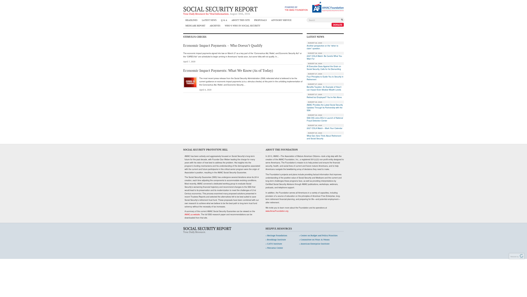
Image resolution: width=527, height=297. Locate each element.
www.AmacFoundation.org (277, 211)
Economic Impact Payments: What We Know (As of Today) (228, 70)
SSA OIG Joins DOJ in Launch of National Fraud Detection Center (325, 119)
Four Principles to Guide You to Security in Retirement (325, 78)
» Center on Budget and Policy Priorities (318, 235)
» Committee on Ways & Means (314, 239)
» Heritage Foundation (276, 235)
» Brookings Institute (276, 239)
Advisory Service (281, 20)
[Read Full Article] (190, 82)
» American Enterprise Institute (314, 243)
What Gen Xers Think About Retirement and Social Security (324, 137)
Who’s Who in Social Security (242, 25)
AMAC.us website (192, 214)
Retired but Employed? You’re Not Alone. (324, 97)
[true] (342, 19)
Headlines (191, 20)
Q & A (224, 20)
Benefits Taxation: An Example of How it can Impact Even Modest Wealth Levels (324, 88)
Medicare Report (195, 25)
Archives (215, 25)
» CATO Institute (274, 243)
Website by (514, 256)
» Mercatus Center (274, 248)
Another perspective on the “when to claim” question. (322, 47)
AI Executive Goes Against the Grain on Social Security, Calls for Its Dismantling (324, 67)
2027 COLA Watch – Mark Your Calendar (324, 128)
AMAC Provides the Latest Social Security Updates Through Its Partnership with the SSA (325, 107)
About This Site (241, 20)
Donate (337, 24)
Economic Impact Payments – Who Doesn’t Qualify (222, 45)
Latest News (209, 20)
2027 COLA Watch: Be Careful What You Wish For (324, 57)
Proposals (260, 20)
